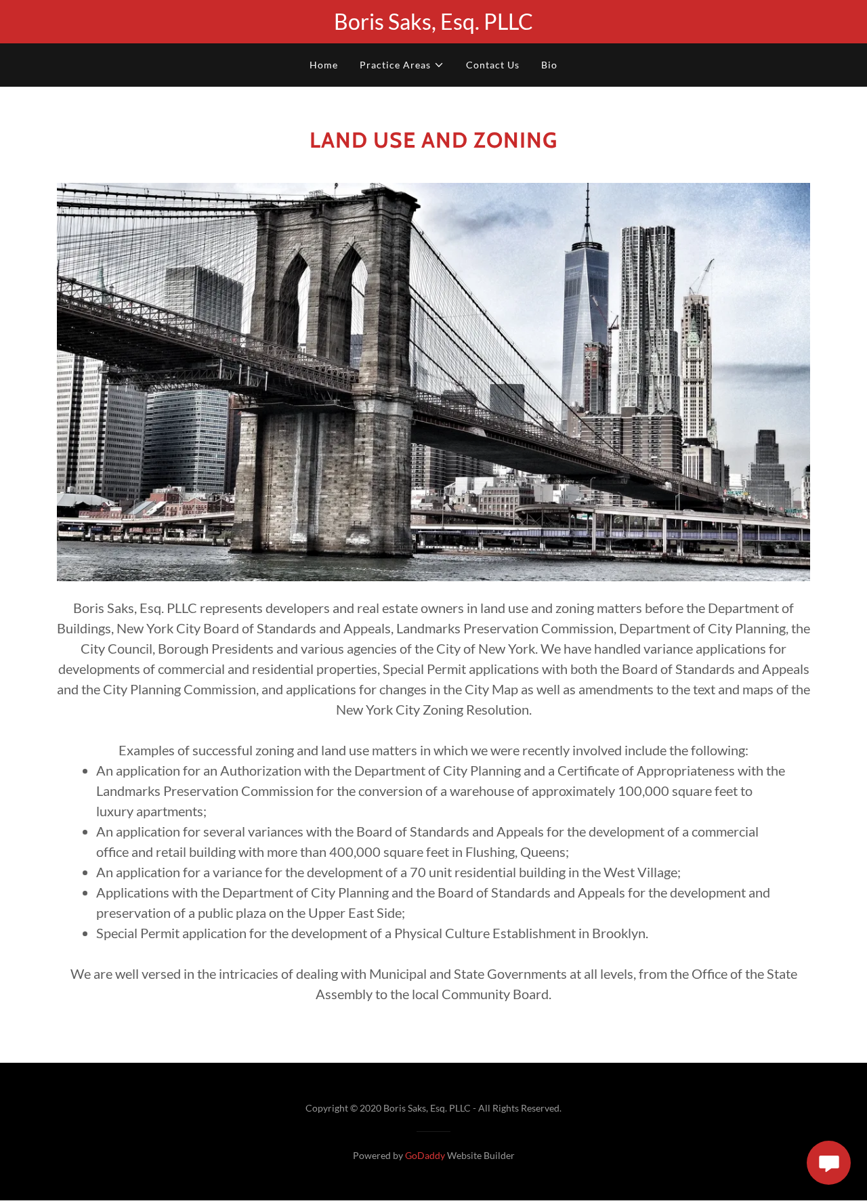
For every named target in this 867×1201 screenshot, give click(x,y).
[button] (402, 65)
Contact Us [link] (493, 64)
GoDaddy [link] (425, 1155)
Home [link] (324, 64)
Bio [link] (549, 64)
